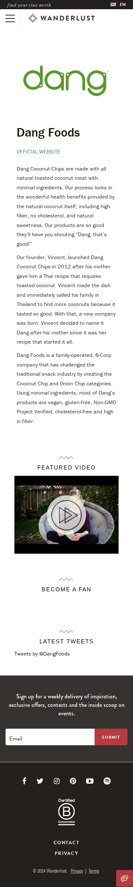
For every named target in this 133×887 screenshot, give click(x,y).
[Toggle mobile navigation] (10, 18)
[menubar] (118, 4)
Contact (66, 842)
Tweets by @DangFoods (42, 653)
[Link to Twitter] (40, 781)
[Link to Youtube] (89, 781)
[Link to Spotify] (107, 781)
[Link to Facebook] (24, 781)
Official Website (38, 151)
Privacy (66, 853)
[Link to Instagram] (57, 781)
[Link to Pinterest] (73, 781)
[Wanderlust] (61, 18)
